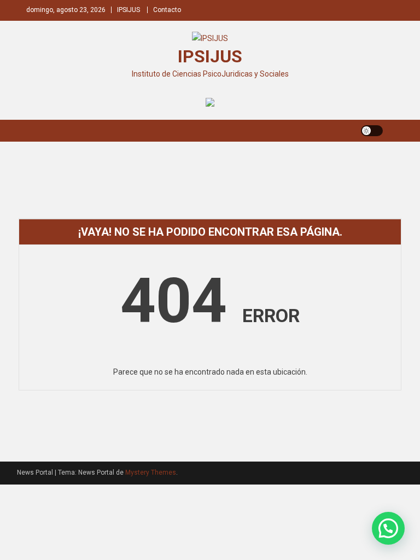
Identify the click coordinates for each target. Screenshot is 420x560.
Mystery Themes (150, 472)
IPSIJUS (128, 10)
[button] (388, 528)
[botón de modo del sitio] (372, 130)
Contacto (167, 10)
